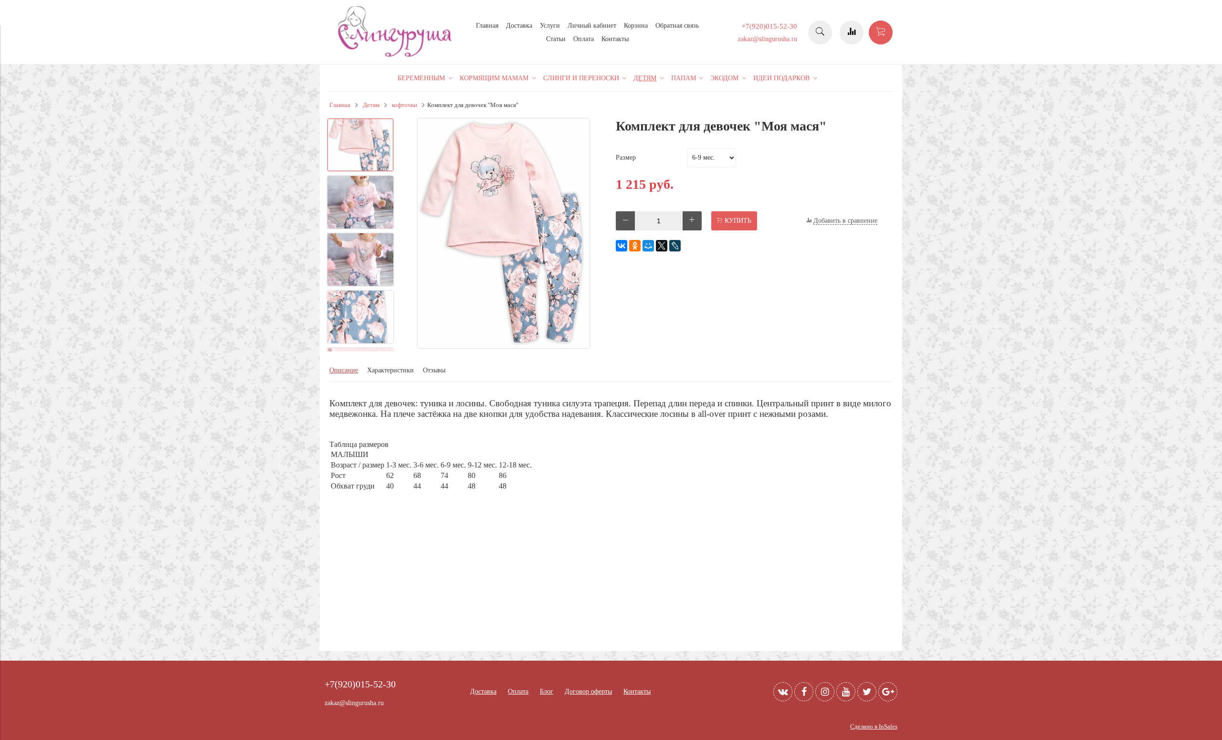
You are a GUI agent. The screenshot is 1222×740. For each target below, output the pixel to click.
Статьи (556, 39)
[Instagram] (824, 691)
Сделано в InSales (873, 726)
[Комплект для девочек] (503, 234)
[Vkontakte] (782, 691)
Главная (487, 25)
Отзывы (434, 370)
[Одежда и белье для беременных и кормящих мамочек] (396, 55)
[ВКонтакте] (621, 245)
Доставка (519, 25)
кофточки (404, 105)
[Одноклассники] (635, 245)
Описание (343, 370)
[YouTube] (845, 691)
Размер (626, 157)
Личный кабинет (592, 25)
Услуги (550, 25)
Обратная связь (677, 25)
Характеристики (390, 370)
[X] (661, 245)
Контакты (615, 39)
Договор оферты (588, 691)
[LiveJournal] (675, 245)
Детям (371, 105)
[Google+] (887, 691)
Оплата (583, 39)
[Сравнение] (852, 32)
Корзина (636, 25)
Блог (546, 691)
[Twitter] (866, 691)
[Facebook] (803, 691)
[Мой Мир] (648, 245)
